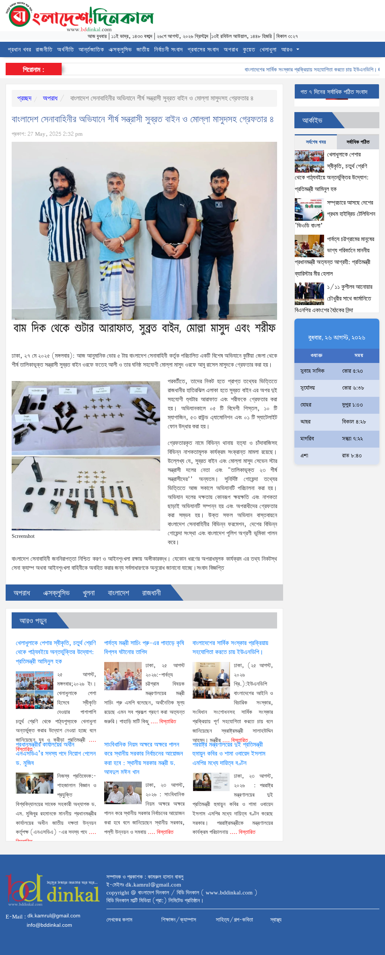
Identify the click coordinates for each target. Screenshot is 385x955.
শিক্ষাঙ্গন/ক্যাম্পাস (178, 920)
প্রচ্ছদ (24, 98)
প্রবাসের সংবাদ (203, 50)
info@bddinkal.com (49, 925)
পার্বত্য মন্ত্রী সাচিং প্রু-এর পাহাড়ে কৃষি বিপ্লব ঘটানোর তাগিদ (144, 648)
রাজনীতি (44, 50)
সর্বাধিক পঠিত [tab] (358, 142)
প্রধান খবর (19, 50)
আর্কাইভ (312, 120)
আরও (288, 50)
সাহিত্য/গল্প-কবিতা (234, 920)
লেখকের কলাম (119, 920)
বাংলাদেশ (118, 593)
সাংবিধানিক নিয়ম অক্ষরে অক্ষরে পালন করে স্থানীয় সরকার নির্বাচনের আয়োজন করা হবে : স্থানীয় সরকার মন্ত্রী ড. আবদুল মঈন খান (143, 758)
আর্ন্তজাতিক (91, 50)
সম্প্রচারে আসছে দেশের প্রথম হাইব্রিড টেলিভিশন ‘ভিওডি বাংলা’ (335, 214)
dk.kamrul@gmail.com (53, 915)
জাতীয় (143, 50)
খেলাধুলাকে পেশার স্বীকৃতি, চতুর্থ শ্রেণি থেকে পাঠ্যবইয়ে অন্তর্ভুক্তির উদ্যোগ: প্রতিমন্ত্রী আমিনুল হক (56, 653)
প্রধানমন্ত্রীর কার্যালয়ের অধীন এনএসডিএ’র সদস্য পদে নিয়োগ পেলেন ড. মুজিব (56, 754)
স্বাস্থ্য (276, 920)
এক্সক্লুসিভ (120, 50)
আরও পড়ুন (33, 621)
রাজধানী (151, 593)
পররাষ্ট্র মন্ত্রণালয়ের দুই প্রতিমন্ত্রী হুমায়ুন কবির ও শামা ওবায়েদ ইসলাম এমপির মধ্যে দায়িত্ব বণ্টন (228, 754)
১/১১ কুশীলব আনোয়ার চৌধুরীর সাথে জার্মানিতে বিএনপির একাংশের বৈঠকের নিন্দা (333, 298)
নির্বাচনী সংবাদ (168, 50)
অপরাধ (231, 50)
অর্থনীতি (65, 50)
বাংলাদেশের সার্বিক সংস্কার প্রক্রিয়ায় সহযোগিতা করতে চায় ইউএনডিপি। (297, 70)
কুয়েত (249, 50)
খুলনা (89, 593)
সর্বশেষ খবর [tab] (316, 142)
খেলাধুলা (268, 50)
